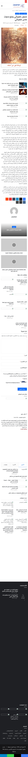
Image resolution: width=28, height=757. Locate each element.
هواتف (14, 738)
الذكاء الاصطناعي (10, 730)
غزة (25, 735)
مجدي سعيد (10, 735)
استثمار (20, 10)
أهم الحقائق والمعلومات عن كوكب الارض (18, 493)
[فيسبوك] (24, 199)
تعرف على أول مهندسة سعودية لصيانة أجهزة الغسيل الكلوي (22, 281)
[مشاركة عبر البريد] (20, 202)
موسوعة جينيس (23, 738)
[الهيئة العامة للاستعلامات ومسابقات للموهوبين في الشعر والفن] (23, 92)
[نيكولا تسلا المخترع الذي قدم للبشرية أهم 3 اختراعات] (23, 488)
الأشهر (22, 464)
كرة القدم (16, 735)
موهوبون (23, 22)
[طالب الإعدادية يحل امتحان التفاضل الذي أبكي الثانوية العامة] (21, 315)
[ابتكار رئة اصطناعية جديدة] (23, 118)
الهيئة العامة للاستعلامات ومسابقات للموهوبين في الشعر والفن (10, 91)
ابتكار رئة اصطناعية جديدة (12, 116)
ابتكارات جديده (15, 10)
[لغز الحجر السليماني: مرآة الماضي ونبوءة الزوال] (21, 505)
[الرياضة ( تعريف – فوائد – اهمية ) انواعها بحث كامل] (23, 482)
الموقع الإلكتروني (23, 367)
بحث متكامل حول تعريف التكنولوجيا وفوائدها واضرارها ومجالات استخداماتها (10, 470)
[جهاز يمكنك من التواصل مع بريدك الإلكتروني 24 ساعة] (23, 98)
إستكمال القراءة (23, 429)
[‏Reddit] (7, 199)
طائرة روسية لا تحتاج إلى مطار (14, 230)
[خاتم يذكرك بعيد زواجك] (14, 717)
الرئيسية (24, 10)
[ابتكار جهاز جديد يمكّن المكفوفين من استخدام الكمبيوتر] (7, 282)
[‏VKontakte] (24, 202)
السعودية (24, 733)
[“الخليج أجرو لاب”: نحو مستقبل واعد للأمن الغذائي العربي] (23, 648)
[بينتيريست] (10, 199)
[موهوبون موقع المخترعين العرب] (18, 6)
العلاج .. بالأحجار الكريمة (22, 302)
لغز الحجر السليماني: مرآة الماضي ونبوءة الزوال (21, 510)
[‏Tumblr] (13, 199)
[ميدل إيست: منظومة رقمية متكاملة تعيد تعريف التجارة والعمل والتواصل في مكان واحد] (7, 505)
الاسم (25, 355)
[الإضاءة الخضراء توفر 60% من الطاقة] (7, 297)
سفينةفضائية (5, 733)
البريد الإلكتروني (23, 361)
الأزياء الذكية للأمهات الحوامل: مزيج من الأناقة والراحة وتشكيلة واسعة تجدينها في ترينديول (8, 529)
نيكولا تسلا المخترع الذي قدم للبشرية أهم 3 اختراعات (10, 487)
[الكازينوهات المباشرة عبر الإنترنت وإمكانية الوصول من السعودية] (21, 522)
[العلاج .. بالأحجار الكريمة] (21, 297)
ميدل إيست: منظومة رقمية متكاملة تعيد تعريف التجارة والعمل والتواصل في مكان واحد (7, 512)
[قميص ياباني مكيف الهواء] (23, 717)
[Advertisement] (14, 446)
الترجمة (16, 730)
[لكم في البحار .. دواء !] (7, 311)
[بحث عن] (26, 6)
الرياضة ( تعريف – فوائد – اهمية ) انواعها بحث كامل (11, 481)
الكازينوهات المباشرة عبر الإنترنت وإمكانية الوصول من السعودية (21, 528)
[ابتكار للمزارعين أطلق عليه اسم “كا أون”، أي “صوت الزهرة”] (5, 718)
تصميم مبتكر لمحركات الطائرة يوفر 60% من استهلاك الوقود (10, 104)
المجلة (17, 13)
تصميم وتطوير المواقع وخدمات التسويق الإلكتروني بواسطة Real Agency (14, 749)
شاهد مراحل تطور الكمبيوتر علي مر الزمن (18, 476)
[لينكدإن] (17, 199)
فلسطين (21, 735)
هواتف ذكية (9, 738)
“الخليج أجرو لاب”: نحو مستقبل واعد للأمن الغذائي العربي (10, 596)
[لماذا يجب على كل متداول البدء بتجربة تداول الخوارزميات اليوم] (23, 85)
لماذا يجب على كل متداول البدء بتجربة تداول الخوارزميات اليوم (10, 84)
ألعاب (25, 730)
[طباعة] (17, 202)
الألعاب (21, 730)
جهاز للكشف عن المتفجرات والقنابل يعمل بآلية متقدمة (10, 111)
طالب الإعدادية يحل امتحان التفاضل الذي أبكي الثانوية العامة (21, 324)
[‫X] (20, 199)
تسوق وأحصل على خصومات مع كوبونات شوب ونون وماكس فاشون (10, 590)
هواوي (4, 738)
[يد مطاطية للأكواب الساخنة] (5, 710)
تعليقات (5, 464)
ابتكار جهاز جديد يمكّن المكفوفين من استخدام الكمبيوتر (8, 288)
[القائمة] (2, 6)
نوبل (18, 738)
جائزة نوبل (11, 733)
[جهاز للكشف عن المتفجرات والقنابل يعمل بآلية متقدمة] (23, 111)
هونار (25, 740)
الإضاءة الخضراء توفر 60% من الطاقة (7, 303)
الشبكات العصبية (18, 733)
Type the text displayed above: (13, 382)
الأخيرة (14, 464)
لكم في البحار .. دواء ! (8, 316)
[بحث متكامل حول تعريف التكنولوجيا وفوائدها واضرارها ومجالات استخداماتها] (23, 471)
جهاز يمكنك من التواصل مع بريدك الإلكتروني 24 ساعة (11, 98)
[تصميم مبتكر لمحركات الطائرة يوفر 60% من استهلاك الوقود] (23, 105)
